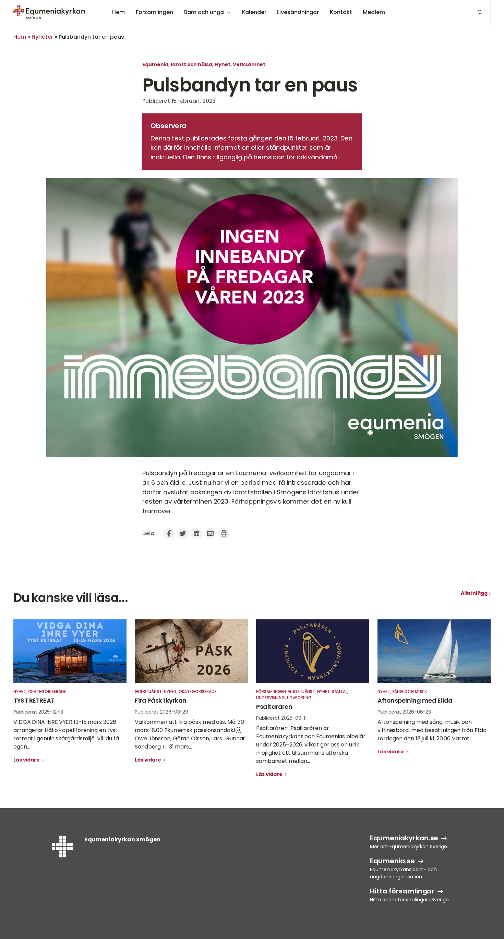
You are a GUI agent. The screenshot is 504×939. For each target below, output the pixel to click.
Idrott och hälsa (191, 64)
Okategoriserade (47, 691)
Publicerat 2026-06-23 (404, 711)
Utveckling (299, 698)
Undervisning (270, 698)
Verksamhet (249, 64)
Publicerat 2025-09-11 (281, 718)
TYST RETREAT (34, 700)
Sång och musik (409, 691)
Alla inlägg (474, 593)
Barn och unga (204, 12)
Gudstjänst (148, 691)
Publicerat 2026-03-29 (161, 711)
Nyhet (223, 64)
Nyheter (42, 37)
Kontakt (341, 12)
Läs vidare (27, 759)
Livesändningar (298, 12)
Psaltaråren (274, 706)
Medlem (374, 12)
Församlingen (154, 12)
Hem (118, 12)
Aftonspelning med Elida (415, 700)
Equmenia (155, 64)
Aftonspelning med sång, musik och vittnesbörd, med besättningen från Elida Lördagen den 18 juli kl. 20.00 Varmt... (432, 730)
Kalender (254, 12)
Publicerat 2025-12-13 (38, 711)
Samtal (340, 691)
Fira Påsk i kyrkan (161, 700)
